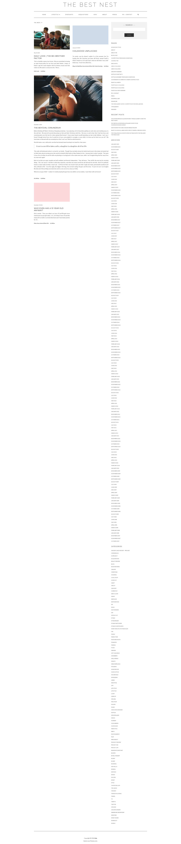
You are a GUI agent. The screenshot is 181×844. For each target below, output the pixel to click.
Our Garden (114, 723)
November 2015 (115, 287)
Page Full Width (116, 82)
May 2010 (113, 457)
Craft (113, 583)
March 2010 (114, 463)
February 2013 (115, 376)
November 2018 (115, 190)
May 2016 (113, 271)
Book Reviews (115, 566)
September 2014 (115, 325)
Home (44, 14)
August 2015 (115, 295)
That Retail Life (115, 785)
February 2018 (115, 214)
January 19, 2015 (76, 47)
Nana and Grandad (117, 710)
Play (112, 737)
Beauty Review (115, 561)
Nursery (113, 720)
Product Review (116, 742)
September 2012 (115, 390)
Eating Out (114, 615)
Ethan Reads (115, 620)
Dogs (112, 607)
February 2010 (115, 465)
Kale (96, 838)
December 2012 (115, 382)
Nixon (113, 718)
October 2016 (115, 257)
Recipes (113, 753)
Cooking (114, 574)
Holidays (114, 666)
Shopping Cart (115, 98)
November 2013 (115, 352)
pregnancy (114, 739)
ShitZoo (113, 772)
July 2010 (114, 452)
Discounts (69, 14)
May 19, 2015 (37, 52)
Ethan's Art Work (116, 623)
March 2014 (114, 341)
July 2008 (114, 517)
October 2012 (115, 387)
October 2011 (115, 419)
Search (129, 35)
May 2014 (113, 336)
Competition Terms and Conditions (121, 58)
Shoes (113, 774)
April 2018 (114, 209)
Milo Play (114, 701)
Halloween (114, 658)
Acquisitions (83, 14)
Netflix (113, 712)
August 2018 (115, 198)
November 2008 (115, 506)
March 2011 (114, 433)
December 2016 (115, 252)
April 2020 (114, 155)
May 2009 (113, 489)
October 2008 (115, 508)
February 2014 (115, 344)
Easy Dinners (115, 610)
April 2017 (114, 241)
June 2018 (114, 203)
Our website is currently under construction (125, 79)
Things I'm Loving (116, 793)
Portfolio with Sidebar (118, 90)
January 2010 (115, 468)
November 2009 (115, 473)
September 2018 (115, 195)
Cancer (113, 569)
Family (113, 634)
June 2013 (114, 365)
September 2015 (115, 292)
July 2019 (114, 176)
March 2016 (114, 276)
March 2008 (114, 527)
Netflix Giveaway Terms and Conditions (123, 77)
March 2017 (114, 244)
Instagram (114, 677)
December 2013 (115, 349)
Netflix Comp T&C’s (116, 74)
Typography (115, 106)
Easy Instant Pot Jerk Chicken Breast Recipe (124, 127)
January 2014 (115, 346)
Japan (113, 680)
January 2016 (115, 282)
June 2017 (114, 236)
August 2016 (115, 263)
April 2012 (114, 403)
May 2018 (113, 206)
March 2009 (114, 495)
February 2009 (115, 498)
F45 (112, 631)
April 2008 (114, 525)
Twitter (113, 804)
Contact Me (114, 60)
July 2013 (114, 363)
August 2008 (115, 514)
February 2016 (115, 279)
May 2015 (113, 303)
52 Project (114, 556)
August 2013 (115, 360)
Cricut (113, 585)
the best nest (90, 4)
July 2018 (114, 201)
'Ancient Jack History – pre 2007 (120, 550)
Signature (114, 101)
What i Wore (115, 818)
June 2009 (114, 487)
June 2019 (114, 179)
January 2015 (115, 314)
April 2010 (114, 460)
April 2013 (114, 371)
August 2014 (115, 328)
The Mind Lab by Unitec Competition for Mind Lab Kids (127, 104)
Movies (113, 704)
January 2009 (115, 500)
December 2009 (115, 471)
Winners (113, 109)
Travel (113, 796)
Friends (96, 66)
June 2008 (114, 519)
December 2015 (115, 284)
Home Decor (115, 669)
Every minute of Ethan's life (88, 66)
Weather (114, 815)
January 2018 (115, 217)
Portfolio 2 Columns (117, 85)
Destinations (115, 602)
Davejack (114, 599)
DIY (112, 604)
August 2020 (115, 149)
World (113, 823)
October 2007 (115, 541)
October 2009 (115, 476)
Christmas (114, 572)
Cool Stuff (77, 66)
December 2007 (115, 535)
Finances (114, 642)
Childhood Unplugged (85, 51)
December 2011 (115, 414)
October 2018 (115, 192)
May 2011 (113, 427)
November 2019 (115, 168)
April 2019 (114, 184)
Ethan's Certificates (117, 626)
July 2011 (114, 425)
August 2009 (115, 481)
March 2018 (114, 211)
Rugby (113, 758)
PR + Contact (127, 14)
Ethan (80, 66)
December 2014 (115, 317)
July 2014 (114, 330)
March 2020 (114, 157)
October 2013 (115, 354)
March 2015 (114, 309)
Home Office (115, 672)
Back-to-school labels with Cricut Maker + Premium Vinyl (128, 130)
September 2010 (115, 446)
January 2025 (115, 144)
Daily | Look (36, 71)
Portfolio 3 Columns (117, 87)
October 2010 (115, 444)
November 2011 (115, 417)
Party (113, 731)
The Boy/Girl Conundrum (47, 128)
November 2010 (115, 441)
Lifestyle (55, 14)
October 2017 (115, 225)
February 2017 (115, 247)
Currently (114, 591)
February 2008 (115, 530)
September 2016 (115, 260)
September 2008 (115, 511)
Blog (74, 66)
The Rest (113, 791)
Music (113, 707)
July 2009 (114, 484)
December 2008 (115, 503)
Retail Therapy (115, 755)
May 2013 (113, 368)
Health (113, 661)
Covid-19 (113, 580)
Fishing (113, 645)
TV (112, 799)
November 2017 (115, 222)
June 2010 (114, 454)
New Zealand (115, 715)
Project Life (114, 747)
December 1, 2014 (38, 124)
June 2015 (114, 301)
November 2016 (115, 255)
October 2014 (115, 322)
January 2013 (115, 379)
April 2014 (114, 338)
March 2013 (114, 373)
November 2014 (115, 319)
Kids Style (114, 682)
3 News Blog (115, 553)
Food (113, 647)
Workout (114, 820)
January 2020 (115, 163)
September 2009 (115, 479)
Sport (113, 780)
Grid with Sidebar (116, 71)
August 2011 (115, 422)
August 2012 (115, 392)
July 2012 (114, 395)
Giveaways (114, 656)
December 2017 (115, 219)
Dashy (113, 596)
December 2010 (115, 438)
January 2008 (115, 533)
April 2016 (114, 273)
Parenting (100, 66)
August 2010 (115, 449)
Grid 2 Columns (115, 66)
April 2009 (114, 492)
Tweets (113, 801)
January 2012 (115, 411)
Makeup (113, 696)
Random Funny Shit (117, 750)
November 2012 (115, 384)
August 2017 (115, 230)
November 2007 (115, 538)
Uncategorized (115, 809)
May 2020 (113, 152)
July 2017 (114, 233)
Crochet (114, 588)
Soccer (113, 777)
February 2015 (115, 311)
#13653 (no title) (116, 47)
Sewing (113, 769)
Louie (113, 693)
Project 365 (114, 745)
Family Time (114, 637)
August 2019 (115, 174)
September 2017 (115, 228)
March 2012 (114, 406)
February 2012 (115, 408)
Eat (112, 612)
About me (114, 52)
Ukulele (113, 807)
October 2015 (115, 290)
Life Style (114, 688)
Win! (95, 14)
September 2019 (115, 171)
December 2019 (115, 165)
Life (34, 178)
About (104, 14)
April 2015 (114, 306)
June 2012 (114, 398)
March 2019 (114, 187)
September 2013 (115, 357)
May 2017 (113, 238)
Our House (114, 726)
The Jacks (114, 788)
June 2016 (114, 268)
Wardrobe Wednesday (117, 812)
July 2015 (114, 298)
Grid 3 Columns (115, 69)
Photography (115, 734)
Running (113, 763)
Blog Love (114, 55)
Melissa (37, 178)
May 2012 (113, 400)
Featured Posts (115, 639)
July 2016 (114, 265)
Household (114, 674)
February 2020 (115, 160)
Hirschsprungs (115, 664)
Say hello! (114, 766)
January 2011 (115, 436)
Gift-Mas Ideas (115, 653)
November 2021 (115, 147)
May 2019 (113, 182)
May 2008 (113, 522)
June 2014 (114, 333)
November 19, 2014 (38, 205)
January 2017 (115, 249)
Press (114, 14)
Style (112, 782)
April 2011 (114, 430)
